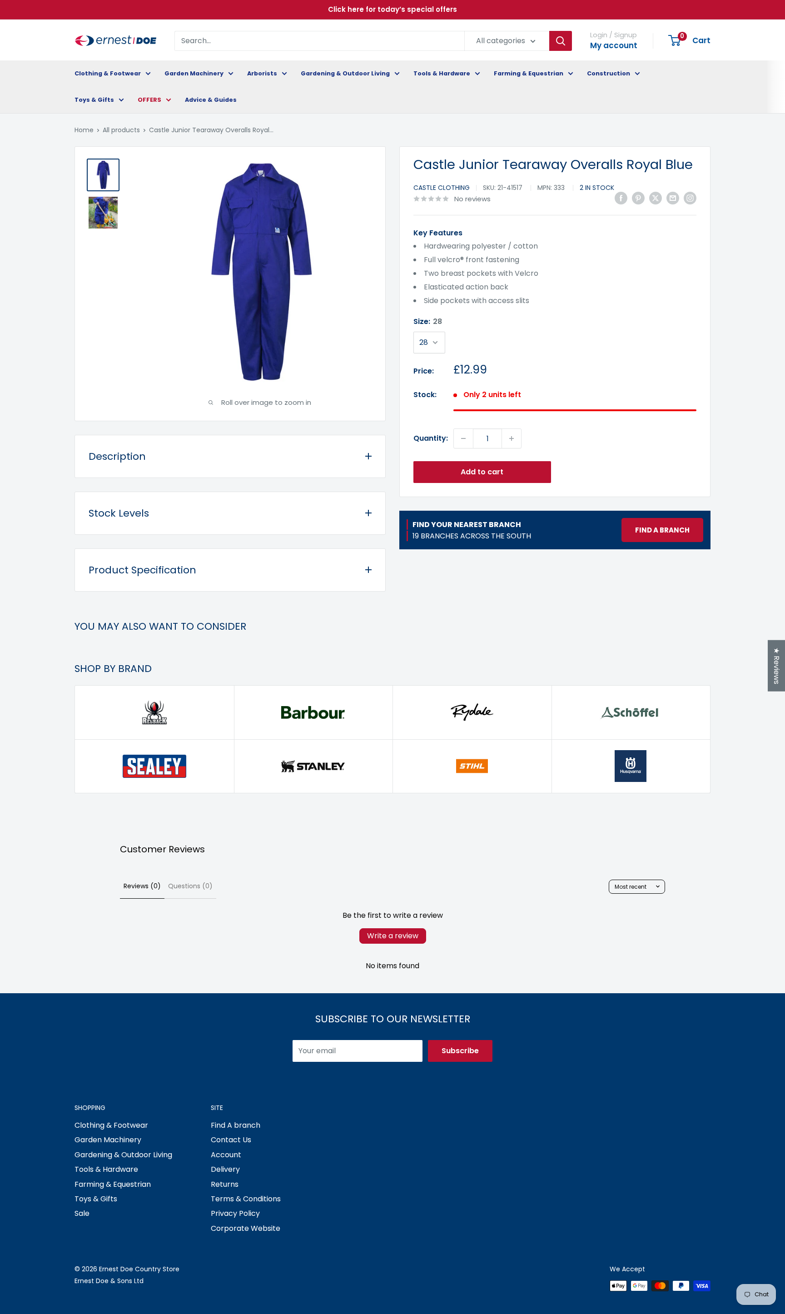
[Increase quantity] (511, 438)
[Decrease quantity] (463, 438)
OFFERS (149, 100)
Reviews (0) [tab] (142, 886)
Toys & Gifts (94, 100)
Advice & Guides (211, 100)
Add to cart (482, 472)
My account (613, 45)
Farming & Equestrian (528, 73)
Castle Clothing (441, 187)
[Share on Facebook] (621, 198)
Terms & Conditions (246, 1199)
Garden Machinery (194, 73)
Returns (224, 1184)
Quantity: (430, 438)
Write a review (392, 936)
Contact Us (231, 1140)
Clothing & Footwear (108, 73)
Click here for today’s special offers (392, 9)
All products (121, 129)
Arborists (262, 73)
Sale (82, 1213)
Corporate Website (245, 1228)
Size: (427, 321)
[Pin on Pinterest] (638, 198)
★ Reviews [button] (776, 665)
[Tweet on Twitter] (655, 198)
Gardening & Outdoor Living (345, 73)
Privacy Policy (235, 1213)
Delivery (225, 1169)
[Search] (560, 41)
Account (226, 1155)
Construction (608, 73)
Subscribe (460, 1050)
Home (84, 129)
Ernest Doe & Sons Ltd (109, 1280)
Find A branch (235, 1125)
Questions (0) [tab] (190, 886)
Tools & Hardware (441, 73)
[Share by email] (672, 198)
